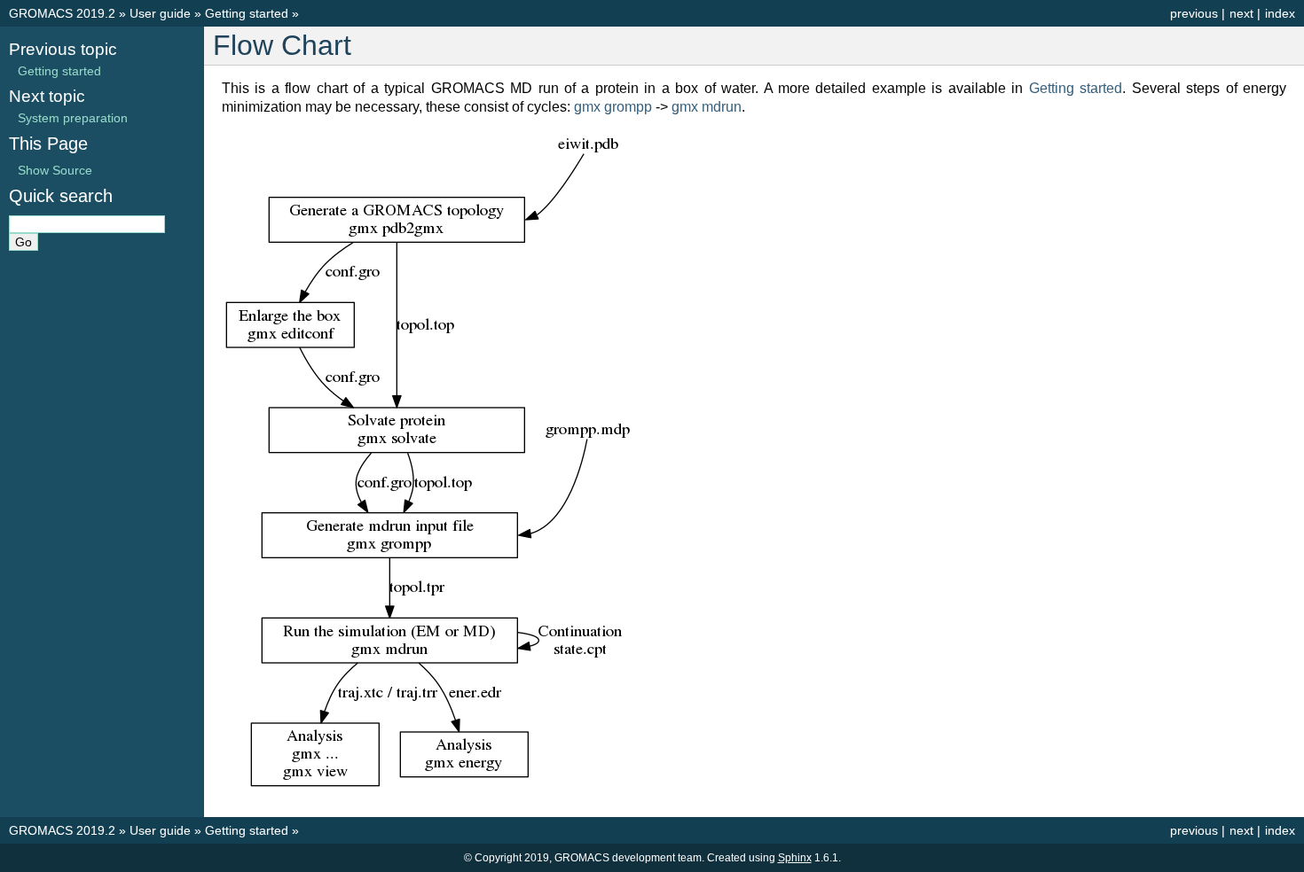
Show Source (55, 170)
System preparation (73, 118)
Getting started (246, 13)
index (1280, 13)
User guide (160, 13)
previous (1194, 13)
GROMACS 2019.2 (62, 13)
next (1241, 13)
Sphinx (795, 858)
